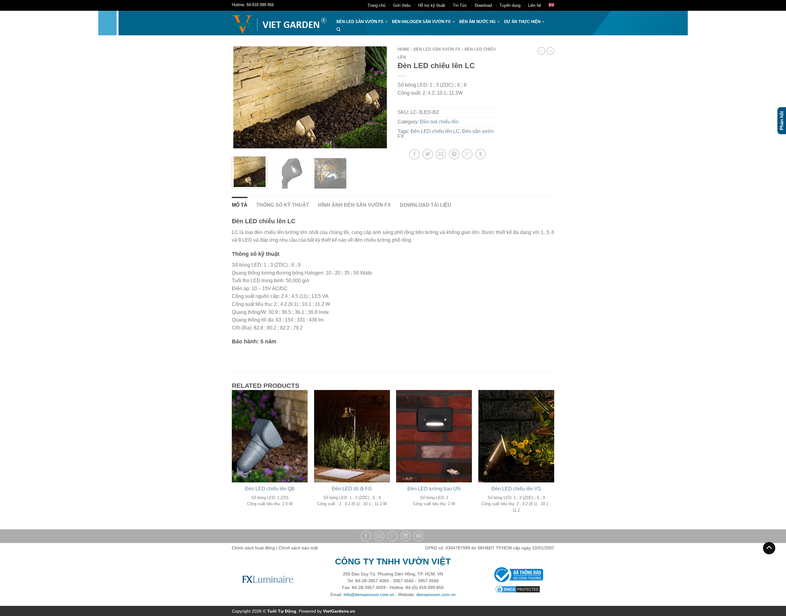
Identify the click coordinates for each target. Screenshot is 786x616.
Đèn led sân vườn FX (437, 49)
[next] (380, 97)
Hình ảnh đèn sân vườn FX (354, 205)
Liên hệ (534, 5)
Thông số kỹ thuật (282, 205)
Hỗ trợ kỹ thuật (431, 5)
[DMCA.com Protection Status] (518, 589)
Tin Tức (460, 5)
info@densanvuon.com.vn (369, 594)
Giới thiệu (402, 5)
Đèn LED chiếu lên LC (435, 131)
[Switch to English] (551, 5)
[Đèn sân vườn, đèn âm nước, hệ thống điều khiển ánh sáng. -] (279, 23)
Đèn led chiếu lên (439, 121)
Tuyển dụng (510, 5)
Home (404, 49)
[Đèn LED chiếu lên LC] (290, 172)
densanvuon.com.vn (436, 594)
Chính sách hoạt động (253, 547)
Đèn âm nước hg (477, 21)
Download (483, 5)
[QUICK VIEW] (270, 436)
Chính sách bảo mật (298, 547)
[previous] (240, 97)
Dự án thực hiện (522, 21)
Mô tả (239, 205)
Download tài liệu (425, 205)
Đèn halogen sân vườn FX (421, 21)
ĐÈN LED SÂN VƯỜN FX (360, 21)
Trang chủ (376, 5)
